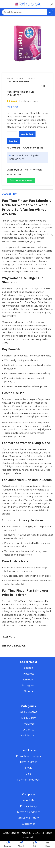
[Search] (50, 12)
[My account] (51, 4)
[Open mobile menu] (3, 4)
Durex (17, 174)
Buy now (13, 141)
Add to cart (27, 134)
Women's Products (26, 78)
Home (10, 78)
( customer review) (29, 101)
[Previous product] (41, 86)
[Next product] (47, 86)
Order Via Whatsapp (22, 180)
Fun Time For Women (18, 81)
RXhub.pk (25, 832)
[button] (21, 180)
